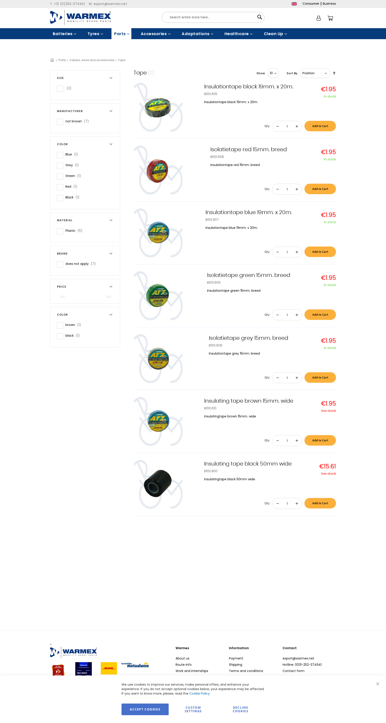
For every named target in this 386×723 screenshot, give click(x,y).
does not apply (82, 263)
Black (73, 197)
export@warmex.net (298, 658)
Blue (73, 154)
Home (52, 60)
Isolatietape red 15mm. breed (248, 149)
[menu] (193, 33)
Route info (184, 664)
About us (182, 658)
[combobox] (213, 17)
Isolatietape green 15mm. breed (248, 275)
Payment (236, 658)
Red (72, 186)
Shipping (235, 664)
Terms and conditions (246, 671)
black (73, 335)
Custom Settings (193, 709)
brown (74, 324)
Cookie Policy (199, 693)
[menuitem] (64, 33)
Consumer (310, 3)
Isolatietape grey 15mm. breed (248, 338)
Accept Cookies (145, 709)
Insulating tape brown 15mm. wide (248, 401)
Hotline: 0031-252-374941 (302, 664)
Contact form (293, 671)
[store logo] (80, 17)
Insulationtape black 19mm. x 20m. (248, 86)
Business (329, 3)
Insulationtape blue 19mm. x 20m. (249, 212)
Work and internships (192, 671)
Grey (73, 165)
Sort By (292, 73)
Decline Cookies (240, 709)
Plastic (75, 230)
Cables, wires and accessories (91, 60)
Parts (62, 60)
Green (74, 175)
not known (78, 121)
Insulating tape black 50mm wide (248, 464)
